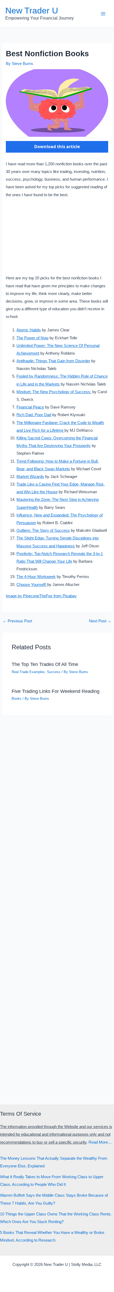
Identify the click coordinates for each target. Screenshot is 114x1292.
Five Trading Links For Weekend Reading (55, 691)
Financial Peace (30, 407)
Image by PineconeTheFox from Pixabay (41, 596)
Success (53, 672)
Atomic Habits (28, 330)
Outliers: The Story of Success (43, 530)
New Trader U (31, 10)
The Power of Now (32, 338)
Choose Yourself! (31, 584)
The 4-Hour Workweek (36, 577)
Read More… (100, 1142)
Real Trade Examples (28, 672)
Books (16, 699)
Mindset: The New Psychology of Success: (53, 392)
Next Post (100, 621)
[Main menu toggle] (103, 13)
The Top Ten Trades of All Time (45, 664)
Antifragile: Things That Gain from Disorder (53, 361)
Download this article (57, 146)
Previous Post (17, 621)
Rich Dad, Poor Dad (33, 415)
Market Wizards (30, 476)
